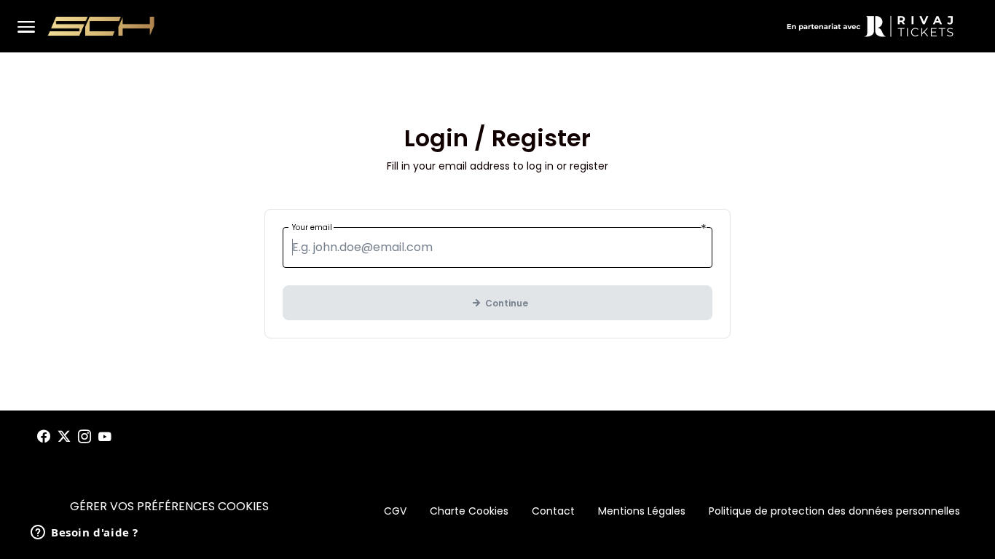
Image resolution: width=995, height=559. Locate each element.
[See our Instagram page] (84, 436)
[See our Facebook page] (43, 436)
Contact (553, 511)
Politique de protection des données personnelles (834, 511)
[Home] (101, 26)
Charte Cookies (469, 511)
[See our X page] (64, 436)
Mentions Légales (641, 511)
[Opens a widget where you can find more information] (84, 533)
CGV (395, 511)
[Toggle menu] (26, 26)
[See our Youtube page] (105, 436)
